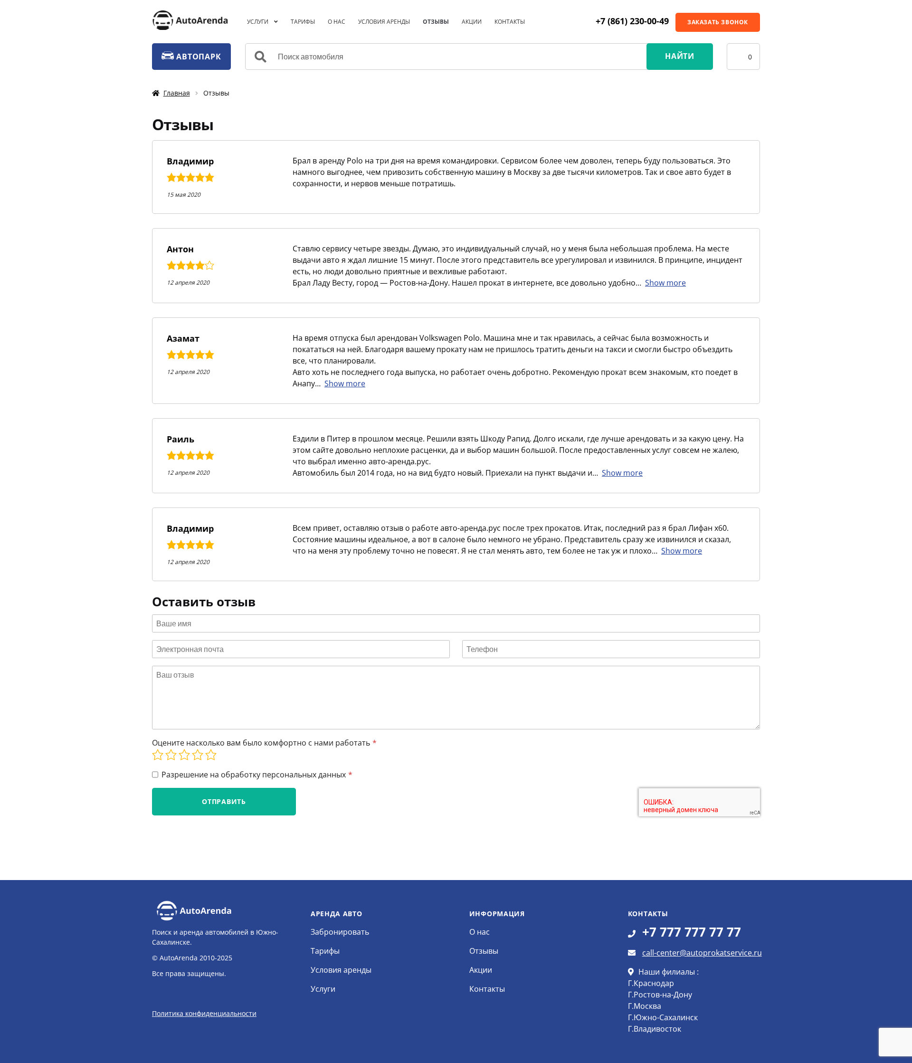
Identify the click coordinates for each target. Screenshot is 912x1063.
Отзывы (436, 22)
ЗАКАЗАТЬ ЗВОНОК (717, 22)
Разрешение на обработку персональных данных (254, 774)
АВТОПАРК (197, 56)
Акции (472, 22)
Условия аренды (384, 22)
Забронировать (340, 932)
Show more (665, 283)
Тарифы (303, 22)
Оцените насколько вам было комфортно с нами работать (261, 742)
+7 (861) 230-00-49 (632, 21)
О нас (336, 22)
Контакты (509, 22)
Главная (176, 92)
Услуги (257, 22)
